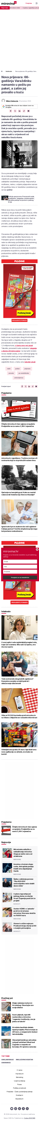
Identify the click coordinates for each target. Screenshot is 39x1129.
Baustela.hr (19, 1099)
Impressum (19, 1074)
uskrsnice (6, 1063)
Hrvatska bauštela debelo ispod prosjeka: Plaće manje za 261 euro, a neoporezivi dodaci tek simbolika (24, 1030)
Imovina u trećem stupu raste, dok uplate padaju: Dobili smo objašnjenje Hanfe (24, 867)
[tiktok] (19, 1108)
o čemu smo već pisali (24, 345)
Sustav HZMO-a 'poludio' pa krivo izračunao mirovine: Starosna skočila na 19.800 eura (24, 912)
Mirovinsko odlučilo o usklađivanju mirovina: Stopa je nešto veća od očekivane (23, 852)
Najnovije (6, 842)
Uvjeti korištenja (19, 1081)
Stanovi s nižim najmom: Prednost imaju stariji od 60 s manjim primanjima (25, 926)
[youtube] (11, 1108)
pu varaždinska (24, 373)
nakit (8, 368)
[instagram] (15, 1108)
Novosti (17, 904)
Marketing (19, 1077)
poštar (17, 368)
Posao (19, 1084)
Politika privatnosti (19, 1088)
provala (11, 373)
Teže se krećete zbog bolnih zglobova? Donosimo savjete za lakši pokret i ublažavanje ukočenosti (17, 681)
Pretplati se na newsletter (20, 577)
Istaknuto (9, 71)
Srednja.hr (19, 1095)
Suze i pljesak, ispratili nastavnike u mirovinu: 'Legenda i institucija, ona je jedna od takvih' (23, 1018)
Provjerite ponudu (19, 320)
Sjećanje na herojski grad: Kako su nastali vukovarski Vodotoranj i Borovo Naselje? (18, 493)
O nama (19, 1070)
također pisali (29, 362)
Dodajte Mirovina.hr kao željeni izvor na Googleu (19, 106)
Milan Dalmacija (12, 101)
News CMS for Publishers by (19, 1118)
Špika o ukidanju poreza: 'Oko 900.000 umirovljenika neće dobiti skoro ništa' (24, 882)
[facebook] (23, 1108)
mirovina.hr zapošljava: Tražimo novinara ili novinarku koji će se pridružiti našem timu (19, 459)
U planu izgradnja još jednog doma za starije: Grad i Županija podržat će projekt (24, 897)
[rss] (27, 1108)
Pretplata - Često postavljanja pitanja (19, 1092)
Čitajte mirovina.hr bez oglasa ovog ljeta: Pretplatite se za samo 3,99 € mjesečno (18, 425)
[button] (37, 290)
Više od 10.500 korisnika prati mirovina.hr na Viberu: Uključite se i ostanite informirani (19, 716)
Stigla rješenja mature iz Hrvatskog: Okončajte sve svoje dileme (23, 1005)
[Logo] (9, 3)
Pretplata (29, 3)
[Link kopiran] (32, 386)
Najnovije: (4, 8)
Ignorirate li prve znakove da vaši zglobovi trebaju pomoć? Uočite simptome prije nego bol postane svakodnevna (19, 529)
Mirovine (17, 859)
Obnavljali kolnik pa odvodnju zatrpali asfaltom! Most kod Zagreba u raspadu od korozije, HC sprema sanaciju (24, 1043)
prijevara (27, 368)
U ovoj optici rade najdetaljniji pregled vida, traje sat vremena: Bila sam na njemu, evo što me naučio (19, 644)
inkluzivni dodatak (24, 1060)
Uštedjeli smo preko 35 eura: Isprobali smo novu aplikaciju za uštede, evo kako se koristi (18, 752)
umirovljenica (18, 378)
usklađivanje (7, 1060)
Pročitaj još (7, 998)
